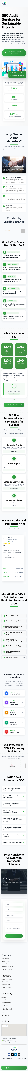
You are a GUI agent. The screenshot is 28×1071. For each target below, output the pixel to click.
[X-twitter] (12, 1054)
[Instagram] (19, 1054)
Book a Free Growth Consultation (15, 53)
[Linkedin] (15, 1054)
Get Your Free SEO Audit (15, 405)
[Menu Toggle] (26, 2)
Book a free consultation (15, 1068)
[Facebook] (9, 1054)
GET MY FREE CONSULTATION (14, 936)
